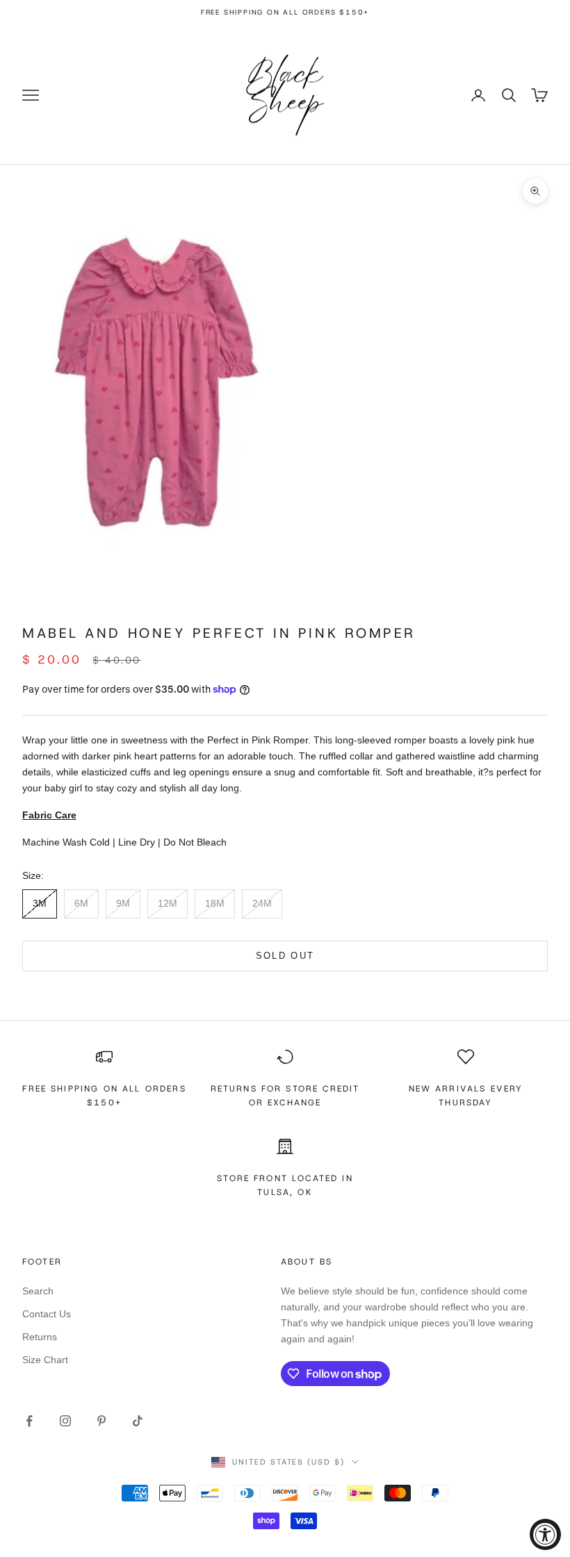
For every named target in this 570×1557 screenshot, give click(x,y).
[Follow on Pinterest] (101, 1421)
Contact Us (46, 1313)
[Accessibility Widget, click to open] (545, 1534)
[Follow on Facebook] (29, 1421)
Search (38, 1290)
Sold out (285, 955)
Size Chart (45, 1359)
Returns (39, 1336)
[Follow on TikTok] (138, 1421)
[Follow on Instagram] (65, 1421)
